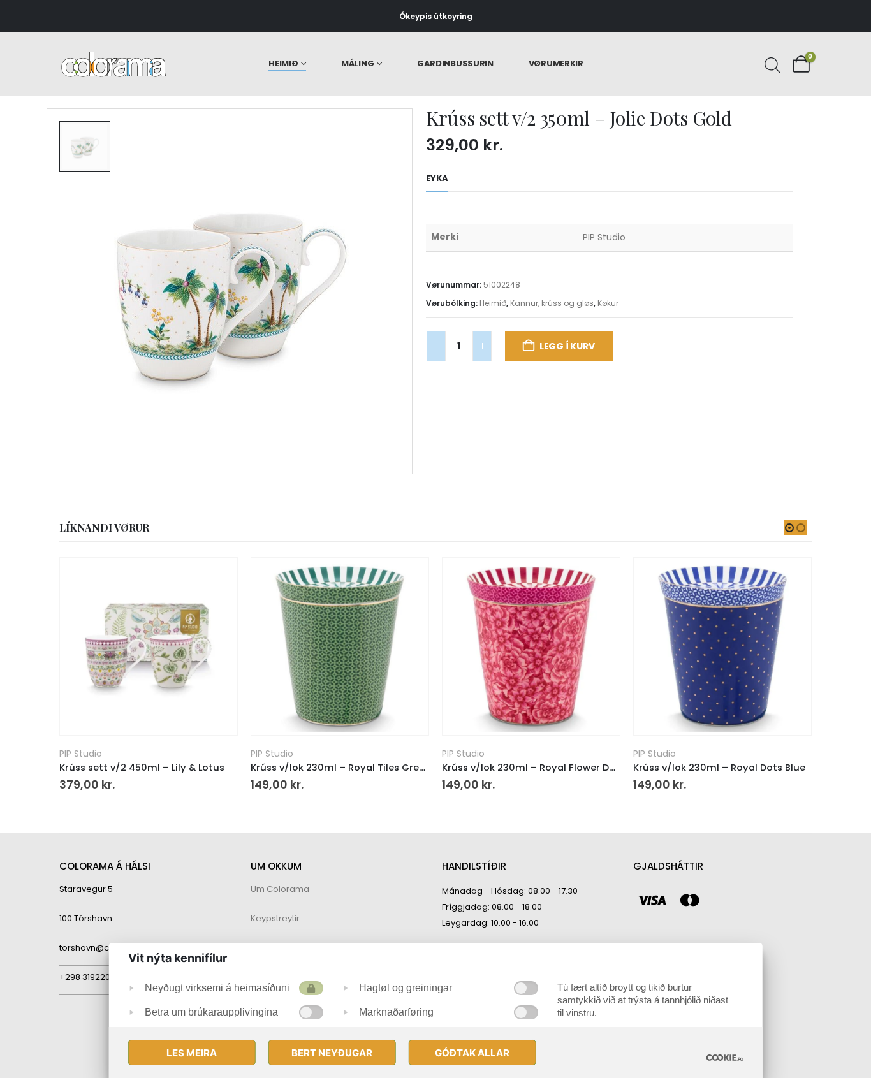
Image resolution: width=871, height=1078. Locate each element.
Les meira (191, 1053)
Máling (357, 63)
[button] (789, 527)
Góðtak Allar (472, 1053)
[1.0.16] (724, 1057)
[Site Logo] (113, 64)
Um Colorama (280, 889)
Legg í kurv (567, 346)
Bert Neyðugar (331, 1053)
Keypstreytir (275, 918)
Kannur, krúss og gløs (552, 303)
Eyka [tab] (437, 178)
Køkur (607, 303)
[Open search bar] (771, 63)
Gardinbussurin (455, 63)
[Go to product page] (148, 646)
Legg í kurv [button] (216, 578)
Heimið (283, 63)
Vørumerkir (556, 63)
